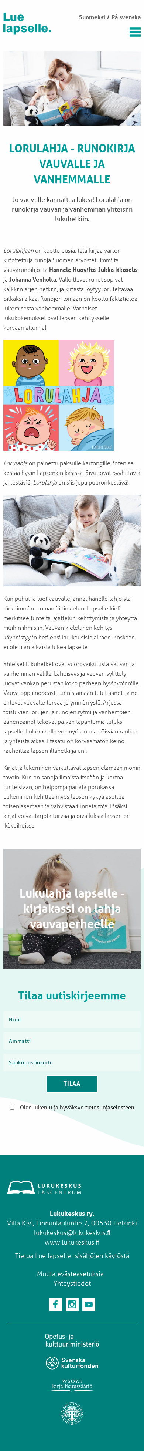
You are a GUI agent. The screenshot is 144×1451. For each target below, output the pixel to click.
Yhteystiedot (72, 1283)
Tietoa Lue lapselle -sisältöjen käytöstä (72, 1255)
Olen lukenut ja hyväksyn (77, 1107)
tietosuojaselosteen (109, 1107)
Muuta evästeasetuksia (70, 1273)
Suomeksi (92, 17)
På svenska (126, 17)
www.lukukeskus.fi (72, 1242)
